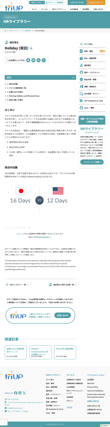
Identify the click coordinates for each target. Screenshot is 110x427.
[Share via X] (44, 60)
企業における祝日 (16, 92)
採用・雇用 (94, 51)
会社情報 (85, 9)
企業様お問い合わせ (94, 409)
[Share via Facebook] (33, 60)
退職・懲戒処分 (90, 86)
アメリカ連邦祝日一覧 (17, 88)
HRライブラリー (58, 9)
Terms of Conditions (95, 391)
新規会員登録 (44, 237)
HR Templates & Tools (93, 100)
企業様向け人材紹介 (74, 379)
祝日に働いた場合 (16, 100)
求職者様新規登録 (93, 413)
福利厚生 (28, 30)
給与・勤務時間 (90, 58)
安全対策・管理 (90, 79)
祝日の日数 (13, 84)
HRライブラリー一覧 (18, 284)
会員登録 (60, 2)
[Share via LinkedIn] (39, 60)
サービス (44, 9)
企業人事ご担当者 (77, 2)
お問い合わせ (98, 9)
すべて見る (88, 44)
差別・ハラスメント (92, 72)
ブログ (69, 407)
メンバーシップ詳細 (92, 162)
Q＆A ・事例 (89, 107)
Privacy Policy (92, 387)
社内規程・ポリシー (92, 93)
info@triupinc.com (15, 408)
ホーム (34, 9)
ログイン (51, 2)
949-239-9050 (13, 399)
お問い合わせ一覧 (93, 406)
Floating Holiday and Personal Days (24, 96)
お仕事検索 (74, 9)
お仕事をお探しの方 (96, 2)
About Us (90, 383)
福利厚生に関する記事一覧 (63, 284)
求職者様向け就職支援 (75, 383)
